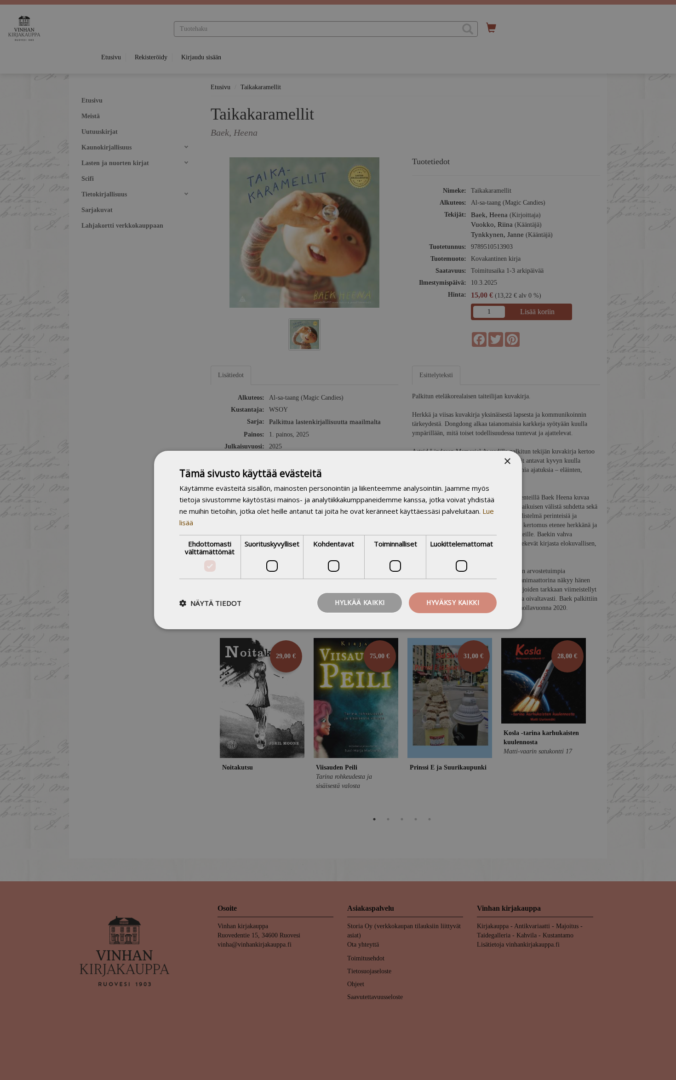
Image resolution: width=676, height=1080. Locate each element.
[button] (210, 603)
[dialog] (338, 540)
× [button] (507, 461)
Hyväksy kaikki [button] (452, 602)
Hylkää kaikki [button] (359, 602)
